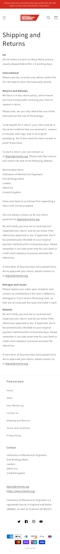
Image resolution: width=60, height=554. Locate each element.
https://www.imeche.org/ (21, 491)
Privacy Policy (14, 435)
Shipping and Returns (18, 420)
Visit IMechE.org (15, 405)
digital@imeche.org (17, 156)
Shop (9, 397)
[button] (4, 17)
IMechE (32, 548)
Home (10, 390)
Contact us (12, 413)
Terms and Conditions (18, 427)
